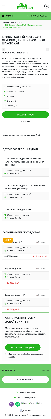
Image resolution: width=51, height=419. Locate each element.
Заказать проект (25, 115)
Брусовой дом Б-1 (13, 242)
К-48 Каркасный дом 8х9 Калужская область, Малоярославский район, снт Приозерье (24, 161)
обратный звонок (25, 380)
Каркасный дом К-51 (14, 295)
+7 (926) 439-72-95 (27, 392)
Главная (5, 22)
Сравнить (42, 242)
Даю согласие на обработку (26, 355)
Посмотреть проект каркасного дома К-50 (21, 135)
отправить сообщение (22, 347)
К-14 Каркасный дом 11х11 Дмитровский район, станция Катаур (25, 187)
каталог (10, 16)
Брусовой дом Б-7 (13, 268)
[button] (43, 370)
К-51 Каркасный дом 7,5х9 (17, 209)
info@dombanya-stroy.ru (27, 398)
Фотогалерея (16, 22)
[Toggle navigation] (3, 6)
